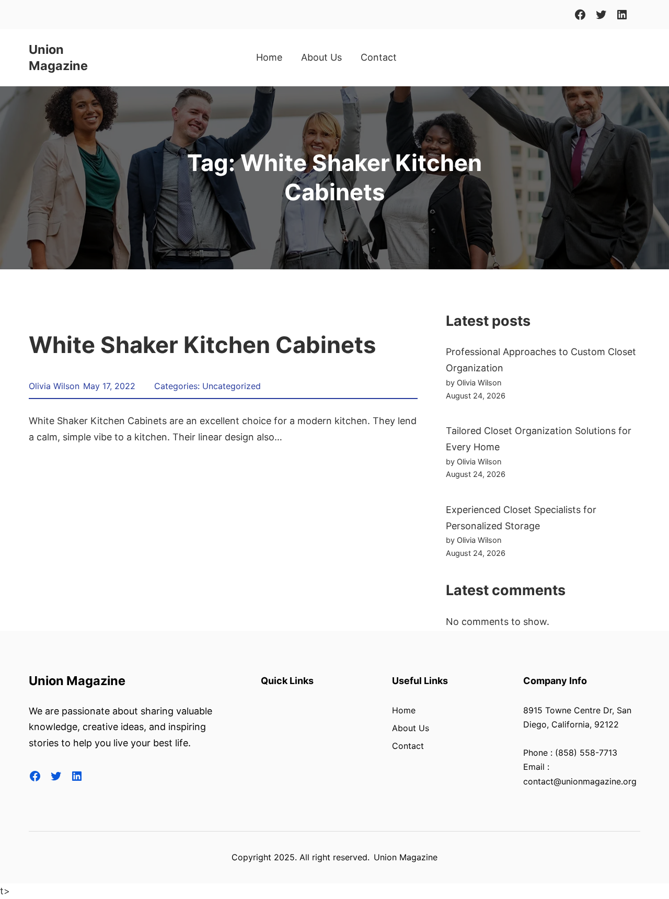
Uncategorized (231, 386)
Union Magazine (58, 57)
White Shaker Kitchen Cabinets (202, 345)
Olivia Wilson (54, 386)
